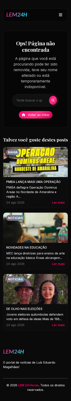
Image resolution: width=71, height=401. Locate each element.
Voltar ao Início (38, 115)
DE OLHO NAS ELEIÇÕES (24, 309)
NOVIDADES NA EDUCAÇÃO (26, 247)
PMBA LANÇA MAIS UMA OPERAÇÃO (33, 182)
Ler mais (58, 202)
